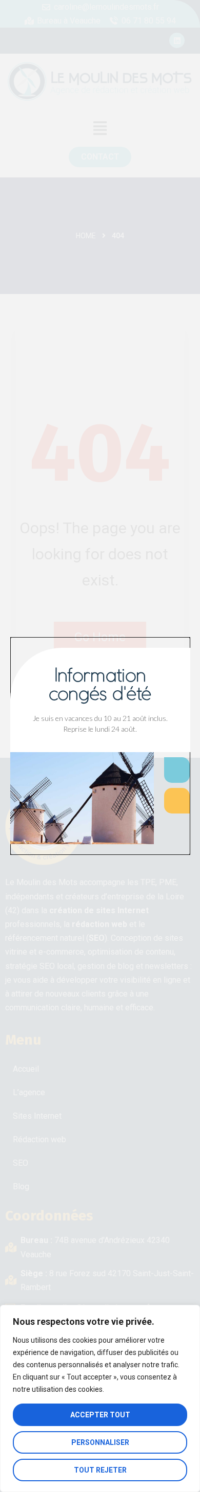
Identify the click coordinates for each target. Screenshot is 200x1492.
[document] (100, 746)
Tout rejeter (100, 1470)
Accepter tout (100, 1415)
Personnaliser (100, 1442)
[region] (100, 1398)
